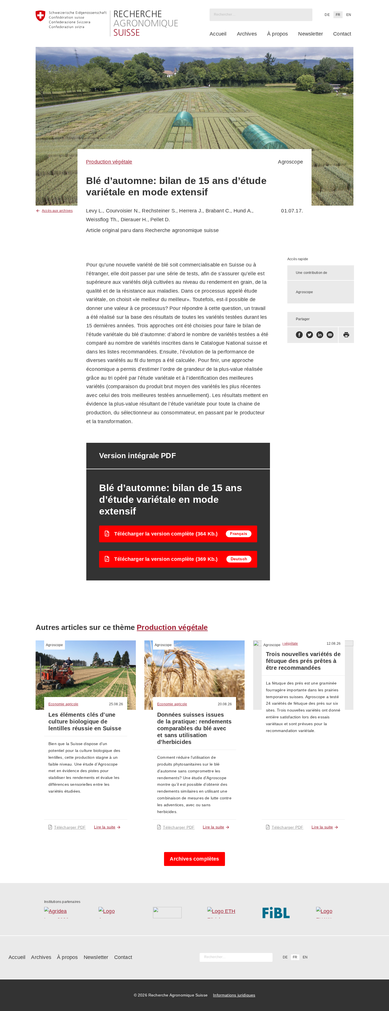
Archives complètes (194, 859)
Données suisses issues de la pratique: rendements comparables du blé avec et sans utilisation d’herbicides (194, 728)
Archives (247, 34)
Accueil (218, 34)
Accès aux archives (57, 211)
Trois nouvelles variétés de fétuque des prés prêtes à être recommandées (303, 661)
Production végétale (109, 162)
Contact (342, 34)
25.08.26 (116, 704)
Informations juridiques (234, 995)
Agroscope (54, 645)
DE (327, 15)
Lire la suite (104, 827)
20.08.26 (225, 704)
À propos (277, 34)
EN (348, 15)
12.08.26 (334, 644)
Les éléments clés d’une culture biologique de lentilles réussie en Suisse (84, 721)
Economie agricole (63, 704)
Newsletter (310, 34)
